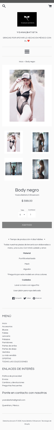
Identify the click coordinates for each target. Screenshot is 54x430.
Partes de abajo (9, 349)
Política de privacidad (12, 376)
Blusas (5, 330)
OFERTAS (6, 359)
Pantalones (7, 343)
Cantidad (31, 210)
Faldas (5, 333)
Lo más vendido (9, 355)
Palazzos (6, 339)
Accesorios (7, 327)
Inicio (4, 323)
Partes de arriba (9, 346)
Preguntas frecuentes (12, 386)
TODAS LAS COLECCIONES (15, 362)
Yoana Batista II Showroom (31, 421)
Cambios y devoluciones (13, 382)
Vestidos (6, 352)
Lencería (6, 336)
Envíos (5, 379)
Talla (22, 210)
